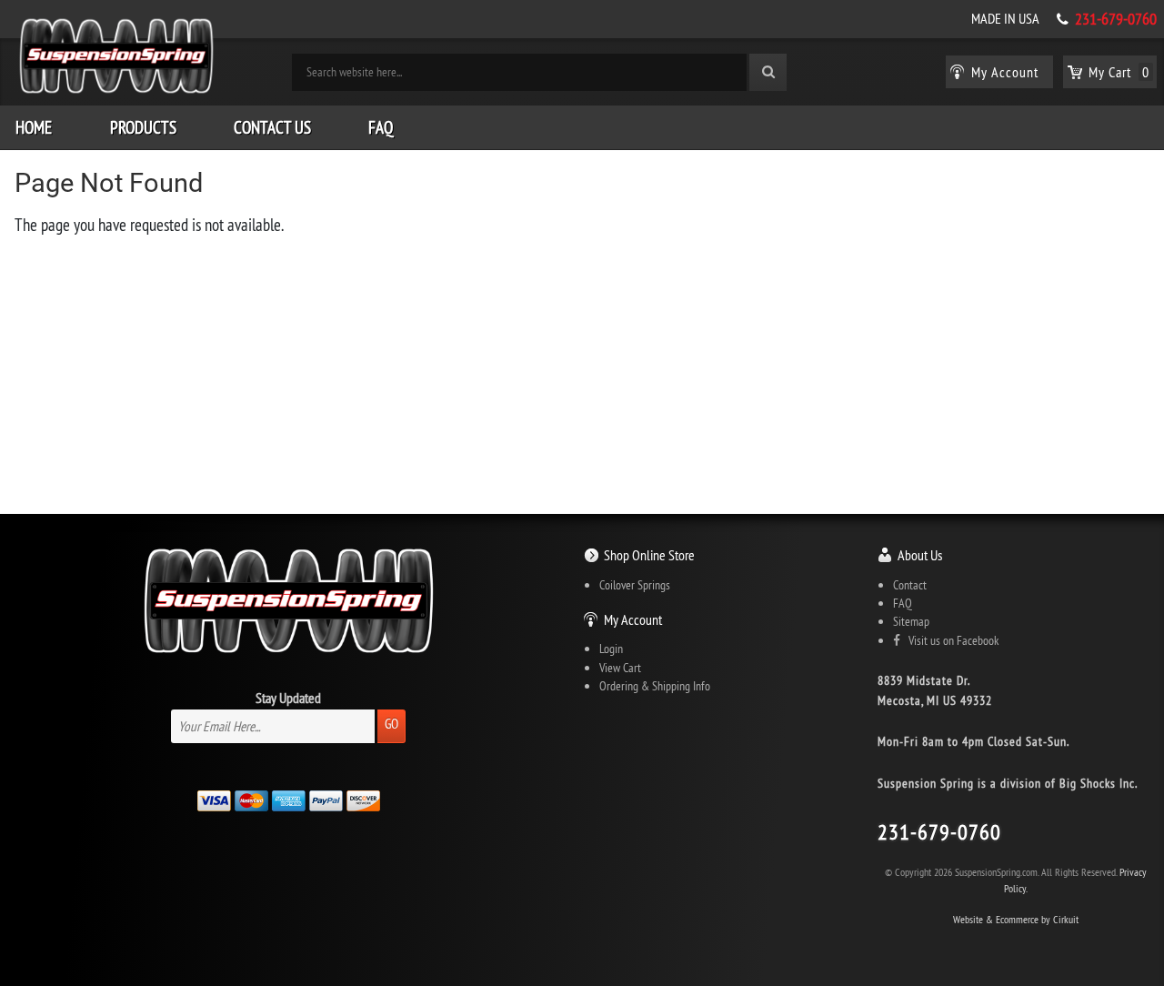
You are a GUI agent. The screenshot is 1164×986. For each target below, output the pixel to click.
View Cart (620, 667)
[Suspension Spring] (116, 59)
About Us (920, 555)
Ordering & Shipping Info (654, 686)
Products (143, 127)
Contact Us (272, 127)
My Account (633, 619)
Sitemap (911, 621)
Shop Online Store (649, 555)
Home (33, 127)
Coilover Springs (634, 585)
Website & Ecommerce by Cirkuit (1016, 919)
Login (611, 648)
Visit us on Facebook (949, 640)
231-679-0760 (1116, 19)
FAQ (380, 127)
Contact (910, 585)
